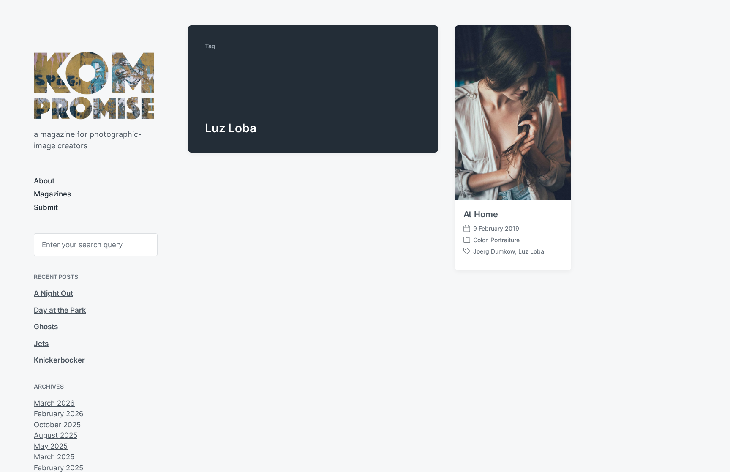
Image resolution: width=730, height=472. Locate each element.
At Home (480, 214)
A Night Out (53, 293)
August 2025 (55, 435)
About (44, 181)
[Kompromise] (94, 85)
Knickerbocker (59, 360)
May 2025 (51, 446)
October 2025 (57, 424)
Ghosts (46, 326)
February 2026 (59, 413)
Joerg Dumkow (494, 251)
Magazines (52, 194)
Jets (41, 343)
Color (480, 239)
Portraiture (505, 239)
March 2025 (54, 457)
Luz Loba (531, 251)
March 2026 (54, 403)
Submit (46, 207)
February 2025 (58, 468)
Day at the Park (60, 310)
